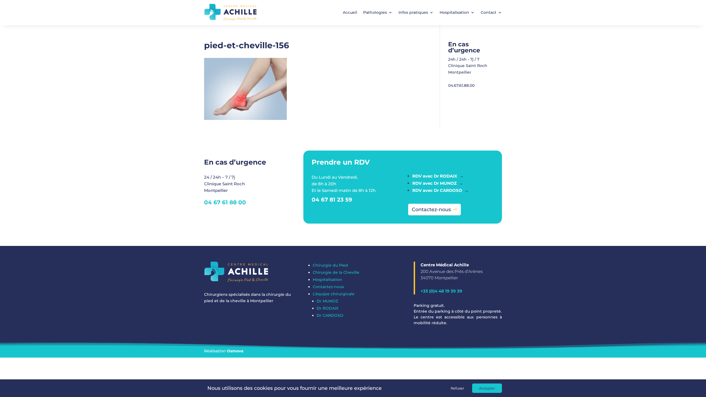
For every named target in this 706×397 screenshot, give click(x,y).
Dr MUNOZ (327, 301)
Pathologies (375, 12)
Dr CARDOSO (330, 315)
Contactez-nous (431, 209)
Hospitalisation (454, 12)
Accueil (350, 12)
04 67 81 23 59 (332, 199)
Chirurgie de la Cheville (336, 272)
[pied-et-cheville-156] (245, 118)
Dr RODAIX (327, 308)
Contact (488, 12)
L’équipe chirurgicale (333, 293)
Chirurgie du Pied (330, 265)
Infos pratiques (413, 12)
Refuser (457, 388)
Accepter (487, 388)
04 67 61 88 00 (225, 202)
